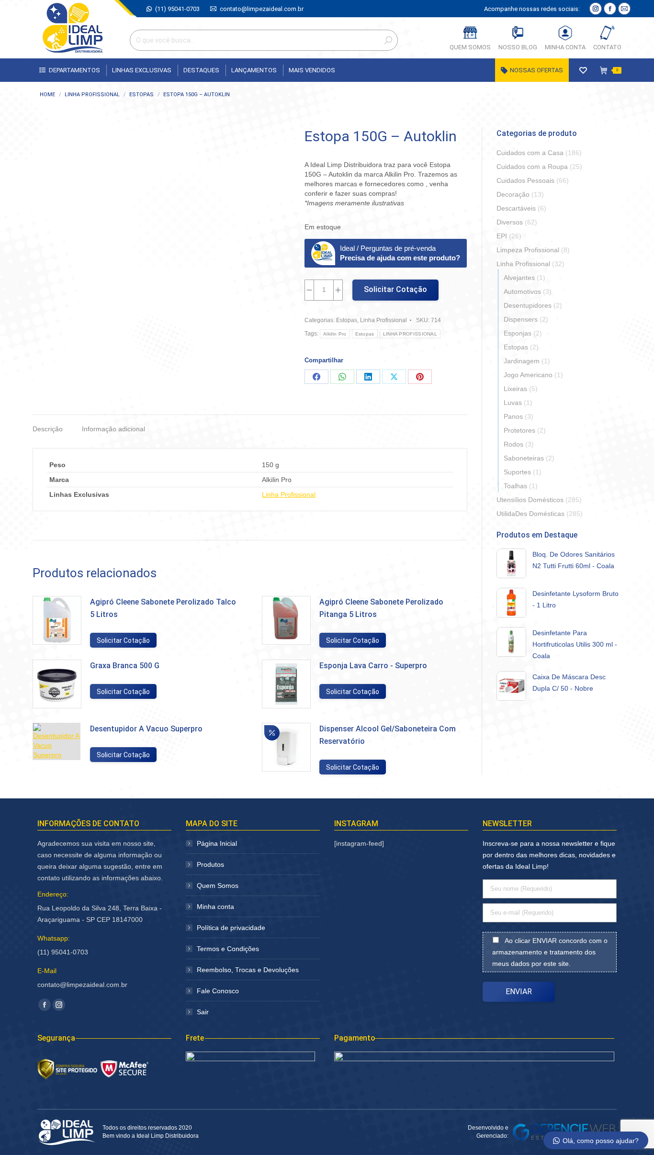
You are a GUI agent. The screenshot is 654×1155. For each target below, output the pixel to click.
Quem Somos (217, 885)
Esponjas (517, 333)
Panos (513, 416)
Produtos (210, 864)
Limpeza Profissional (527, 250)
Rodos (513, 444)
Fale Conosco (218, 991)
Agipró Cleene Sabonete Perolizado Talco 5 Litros (163, 608)
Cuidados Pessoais (525, 180)
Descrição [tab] (48, 429)
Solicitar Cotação (395, 289)
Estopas (346, 320)
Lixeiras (515, 388)
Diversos (509, 222)
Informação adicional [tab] (113, 429)
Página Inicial (217, 843)
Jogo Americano (528, 375)
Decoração (513, 194)
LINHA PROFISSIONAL (410, 333)
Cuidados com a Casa (530, 153)
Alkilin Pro (334, 333)
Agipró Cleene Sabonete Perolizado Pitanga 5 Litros (381, 608)
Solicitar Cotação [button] (123, 640)
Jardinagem (522, 361)
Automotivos (522, 291)
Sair (203, 1012)
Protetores (519, 430)
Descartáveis (516, 208)
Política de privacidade (231, 927)
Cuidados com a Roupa (532, 166)
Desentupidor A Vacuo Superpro (146, 728)
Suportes (517, 472)
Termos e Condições (228, 949)
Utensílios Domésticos (530, 500)
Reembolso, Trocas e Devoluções (248, 970)
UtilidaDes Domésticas (530, 513)
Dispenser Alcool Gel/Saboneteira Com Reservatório (387, 735)
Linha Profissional (383, 320)
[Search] (388, 40)
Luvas (513, 402)
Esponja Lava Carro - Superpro (373, 665)
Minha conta (215, 906)
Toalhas (515, 486)
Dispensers (521, 319)
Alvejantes (519, 277)
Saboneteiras (524, 458)
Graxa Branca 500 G (124, 665)
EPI (501, 236)
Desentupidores (528, 305)
